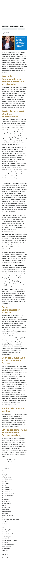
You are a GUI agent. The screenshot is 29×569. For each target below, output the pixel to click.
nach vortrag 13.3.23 (7, 530)
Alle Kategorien (6, 471)
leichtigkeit (5, 524)
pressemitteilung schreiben (9, 540)
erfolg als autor (14, 28)
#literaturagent (6, 473)
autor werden (5, 483)
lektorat (4, 526)
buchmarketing (6, 499)
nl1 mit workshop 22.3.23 (9, 534)
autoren (4, 485)
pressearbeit (5, 538)
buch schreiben (5, 26)
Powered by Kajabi (14, 565)
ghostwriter (5, 513)
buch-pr (21, 26)
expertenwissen (6, 511)
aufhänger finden (6, 477)
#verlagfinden (6, 475)
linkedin (4, 528)
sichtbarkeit (5, 550)
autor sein (4, 481)
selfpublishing (6, 548)
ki (2, 517)
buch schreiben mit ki (8, 493)
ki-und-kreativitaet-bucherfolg (10, 520)
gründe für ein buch (7, 515)
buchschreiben (6, 501)
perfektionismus (6, 536)
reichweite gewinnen (8, 544)
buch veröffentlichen (14, 26)
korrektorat (5, 522)
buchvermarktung (5, 28)
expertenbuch (21, 28)
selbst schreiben (6, 546)
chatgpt (4, 505)
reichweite (5, 542)
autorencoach (5, 487)
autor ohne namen (7, 479)
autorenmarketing (7, 489)
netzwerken (5, 532)
